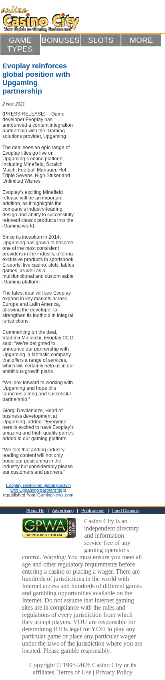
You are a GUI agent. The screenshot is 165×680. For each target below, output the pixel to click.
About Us (35, 510)
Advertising (63, 510)
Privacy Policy (114, 672)
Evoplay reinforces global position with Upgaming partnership (38, 488)
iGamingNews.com (54, 495)
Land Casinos (125, 510)
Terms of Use (74, 672)
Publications (93, 510)
